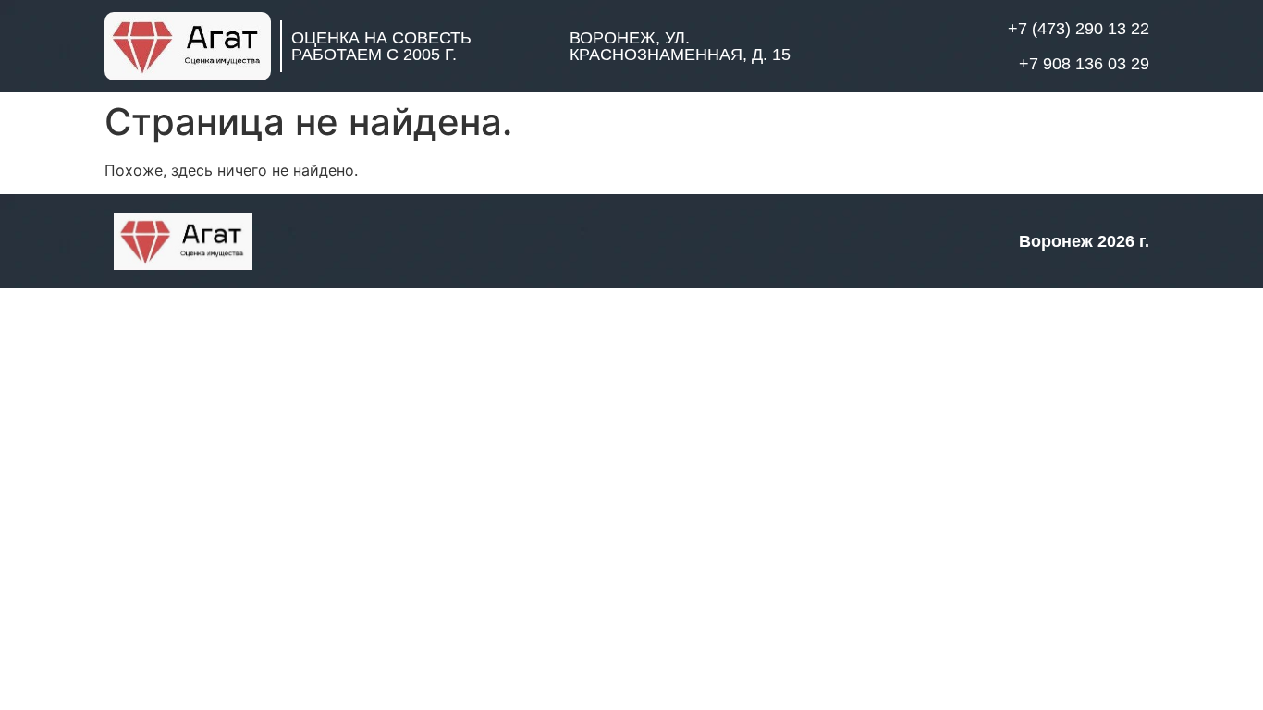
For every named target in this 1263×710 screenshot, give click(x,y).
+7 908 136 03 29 (1084, 64)
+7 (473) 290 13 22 (1078, 28)
